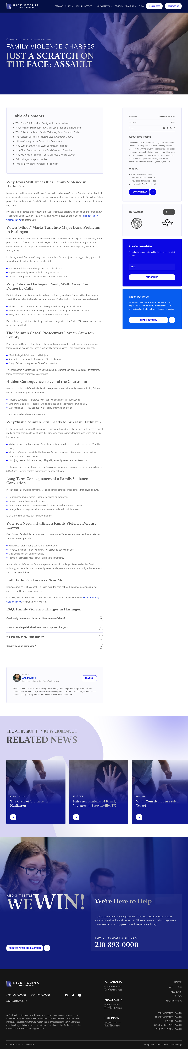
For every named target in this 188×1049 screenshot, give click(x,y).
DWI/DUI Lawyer (173, 1021)
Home (7, 39)
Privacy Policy (149, 1045)
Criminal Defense (84, 6)
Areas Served (103, 6)
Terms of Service (162, 1045)
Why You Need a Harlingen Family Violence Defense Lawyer (45, 155)
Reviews (119, 6)
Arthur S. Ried (29, 678)
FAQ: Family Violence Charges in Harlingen (36, 164)
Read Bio (89, 678)
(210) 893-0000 (16, 995)
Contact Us (173, 6)
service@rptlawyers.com (16, 1001)
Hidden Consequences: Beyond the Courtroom (38, 141)
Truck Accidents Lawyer (168, 1017)
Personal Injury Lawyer (169, 1029)
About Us (129, 6)
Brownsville (113, 1000)
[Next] (172, 212)
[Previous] (166, 212)
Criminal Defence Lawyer (168, 1025)
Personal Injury (62, 6)
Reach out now (139, 192)
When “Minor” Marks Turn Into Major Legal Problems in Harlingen (48, 128)
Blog (141, 6)
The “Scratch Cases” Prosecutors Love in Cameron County (44, 137)
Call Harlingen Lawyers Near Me (31, 159)
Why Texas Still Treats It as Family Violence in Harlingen (42, 123)
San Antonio (113, 982)
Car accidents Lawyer (170, 1013)
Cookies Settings (176, 1045)
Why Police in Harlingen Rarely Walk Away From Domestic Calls (47, 132)
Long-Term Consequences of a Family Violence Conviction (44, 150)
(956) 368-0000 (40, 995)
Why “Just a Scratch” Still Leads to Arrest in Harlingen (41, 146)
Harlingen (111, 1018)
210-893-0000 (154, 6)
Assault (18, 40)
